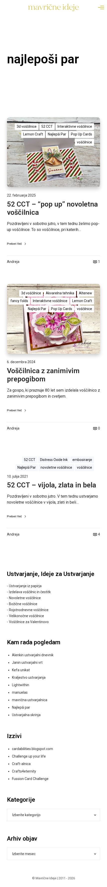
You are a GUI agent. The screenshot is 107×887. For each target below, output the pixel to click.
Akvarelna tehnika (60, 293)
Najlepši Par (57, 134)
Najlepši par (21, 707)
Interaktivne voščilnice (74, 126)
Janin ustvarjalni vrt (27, 663)
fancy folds (19, 301)
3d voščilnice (27, 126)
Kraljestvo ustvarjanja (29, 677)
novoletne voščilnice (56, 467)
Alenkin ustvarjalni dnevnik (33, 655)
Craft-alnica (21, 764)
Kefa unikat (21, 670)
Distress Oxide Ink (54, 460)
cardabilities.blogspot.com (32, 749)
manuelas (20, 692)
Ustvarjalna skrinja (26, 715)
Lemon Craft (33, 134)
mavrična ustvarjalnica (29, 700)
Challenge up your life (29, 756)
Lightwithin (20, 685)
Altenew (85, 293)
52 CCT (47, 126)
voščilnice (84, 142)
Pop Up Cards (81, 134)
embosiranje (82, 460)
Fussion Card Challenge (30, 779)
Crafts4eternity (24, 771)
